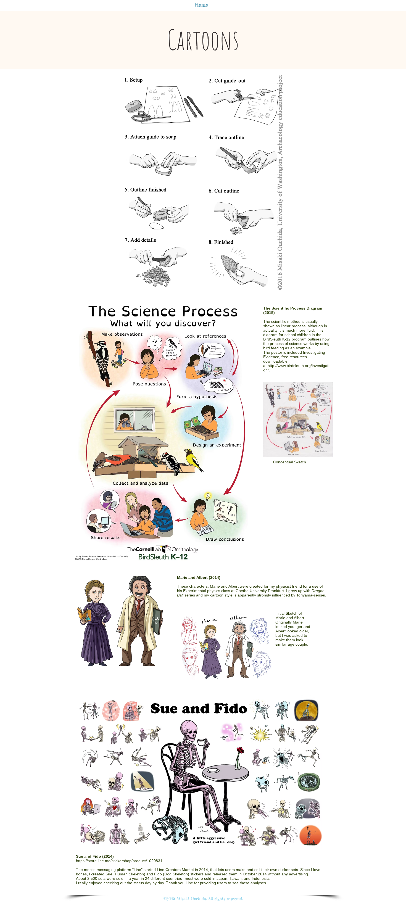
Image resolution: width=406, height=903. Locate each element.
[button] (203, 182)
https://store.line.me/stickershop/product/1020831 (119, 861)
